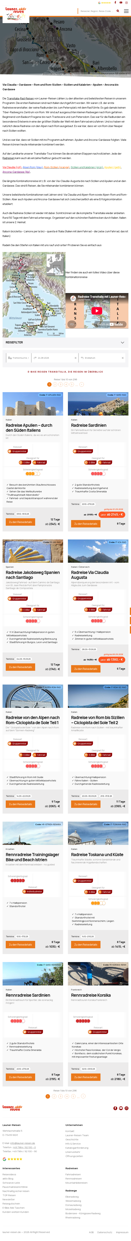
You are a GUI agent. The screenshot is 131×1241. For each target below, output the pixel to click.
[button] (18, 451)
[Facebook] (115, 3)
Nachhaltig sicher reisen (16, 1191)
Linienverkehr (73, 1152)
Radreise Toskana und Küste (97, 854)
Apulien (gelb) (112, 167)
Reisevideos (9, 1174)
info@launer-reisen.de (22, 1143)
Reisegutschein (11, 1203)
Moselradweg (73, 1209)
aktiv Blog (8, 1178)
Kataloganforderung (77, 1147)
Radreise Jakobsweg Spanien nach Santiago (33, 574)
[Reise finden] (118, 11)
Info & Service (73, 1143)
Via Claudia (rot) (12, 167)
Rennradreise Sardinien (28, 995)
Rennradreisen (74, 1178)
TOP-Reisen (9, 1195)
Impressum (122, 1232)
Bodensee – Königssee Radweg (83, 1213)
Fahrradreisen (73, 1174)
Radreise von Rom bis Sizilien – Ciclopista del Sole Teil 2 (97, 720)
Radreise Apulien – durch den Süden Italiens (29, 427)
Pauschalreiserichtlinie (15, 1187)
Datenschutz (104, 1232)
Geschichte (72, 1139)
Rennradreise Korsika (91, 995)
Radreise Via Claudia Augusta (90, 574)
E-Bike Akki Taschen (14, 1207)
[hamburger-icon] (126, 11)
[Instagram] (126, 3)
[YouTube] (121, 3)
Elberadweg (72, 1196)
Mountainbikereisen (77, 1182)
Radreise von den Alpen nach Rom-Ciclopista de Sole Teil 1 (33, 720)
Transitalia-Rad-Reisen (20, 98)
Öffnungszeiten (74, 1156)
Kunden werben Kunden (16, 1212)
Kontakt (70, 1131)
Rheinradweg (73, 1217)
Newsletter (9, 1199)
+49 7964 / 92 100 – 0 (24, 1147)
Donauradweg (73, 1205)
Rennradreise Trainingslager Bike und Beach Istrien (32, 857)
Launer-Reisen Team (77, 1135)
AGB (91, 1232)
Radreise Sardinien (88, 425)
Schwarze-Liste (11, 1182)
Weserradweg (73, 1201)
